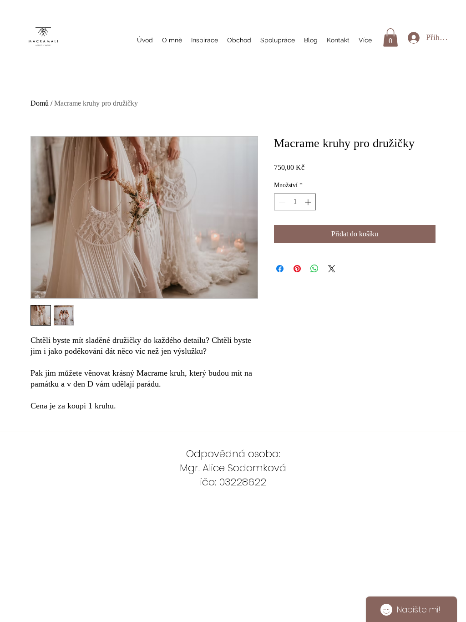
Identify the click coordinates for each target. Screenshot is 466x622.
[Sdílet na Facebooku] (279, 268)
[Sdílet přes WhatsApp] (314, 268)
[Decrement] (281, 202)
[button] (390, 37)
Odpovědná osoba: (233, 454)
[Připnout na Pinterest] (297, 268)
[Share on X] (331, 268)
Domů (39, 103)
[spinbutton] (295, 202)
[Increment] (308, 202)
